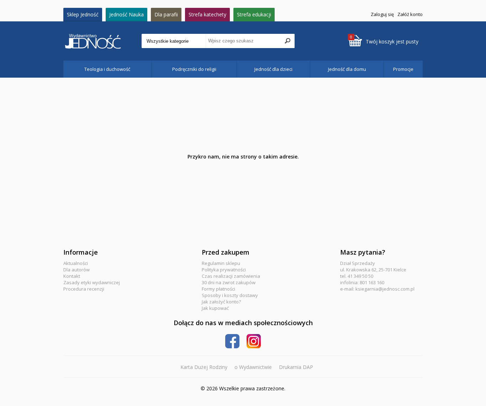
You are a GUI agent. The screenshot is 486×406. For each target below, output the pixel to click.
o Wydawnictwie (253, 367)
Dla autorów (76, 269)
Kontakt (71, 276)
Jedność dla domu (347, 69)
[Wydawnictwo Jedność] (102, 41)
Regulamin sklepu (221, 263)
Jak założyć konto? (221, 301)
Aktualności (75, 263)
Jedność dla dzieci (273, 69)
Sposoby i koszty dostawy (230, 295)
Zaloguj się (382, 14)
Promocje (403, 69)
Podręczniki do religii (194, 69)
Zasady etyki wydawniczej (91, 282)
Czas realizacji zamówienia (231, 276)
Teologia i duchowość (107, 69)
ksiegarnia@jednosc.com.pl (384, 289)
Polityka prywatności (224, 269)
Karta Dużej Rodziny (203, 367)
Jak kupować (215, 308)
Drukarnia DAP (296, 367)
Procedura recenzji (83, 289)
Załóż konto (410, 14)
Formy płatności (218, 289)
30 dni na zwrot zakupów (228, 282)
